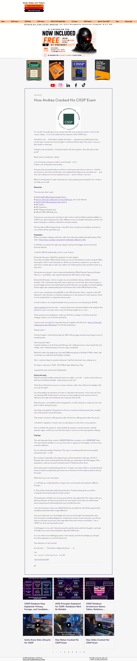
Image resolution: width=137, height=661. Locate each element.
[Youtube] (52, 85)
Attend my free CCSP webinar (41, 24)
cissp (35, 555)
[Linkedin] (68, 85)
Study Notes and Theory (34, 3)
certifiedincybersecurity (51, 555)
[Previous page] (56, 652)
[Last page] (84, 652)
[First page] (53, 652)
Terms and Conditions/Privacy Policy (34, 659)
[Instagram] (60, 85)
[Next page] (80, 652)
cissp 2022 (62, 555)
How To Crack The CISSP (41, 559)
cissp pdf (40, 555)
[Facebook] (75, 85)
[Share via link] (35, 566)
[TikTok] (83, 85)
